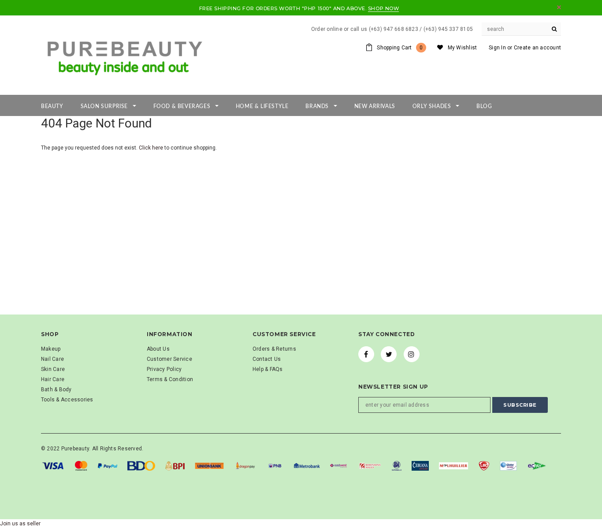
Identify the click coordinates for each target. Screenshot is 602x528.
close (559, 7)
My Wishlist (462, 48)
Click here (151, 148)
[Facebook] (366, 354)
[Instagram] (412, 354)
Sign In (497, 48)
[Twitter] (389, 354)
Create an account (537, 48)
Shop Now (383, 8)
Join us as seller (20, 524)
